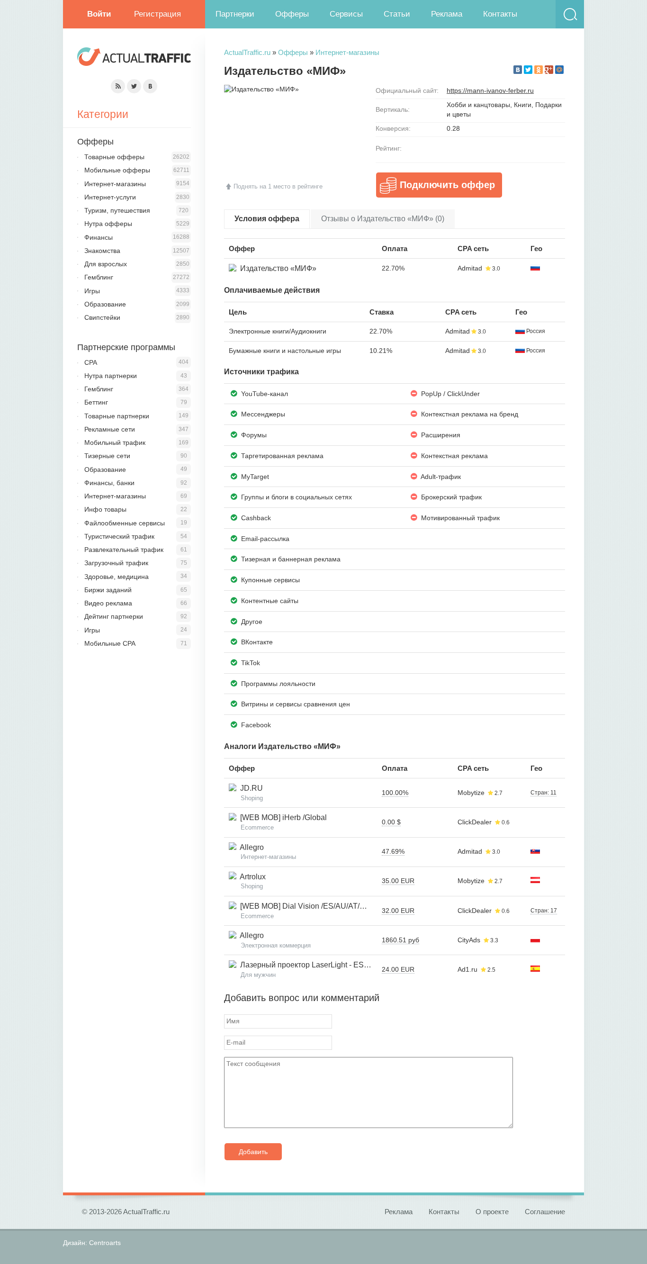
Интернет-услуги (110, 197)
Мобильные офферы (117, 170)
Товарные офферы (114, 157)
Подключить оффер (447, 185)
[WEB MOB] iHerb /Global (281, 817)
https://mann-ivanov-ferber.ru (490, 90)
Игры (92, 291)
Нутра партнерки (110, 375)
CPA (90, 362)
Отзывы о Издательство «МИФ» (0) (382, 219)
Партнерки (235, 13)
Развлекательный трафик (123, 549)
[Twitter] (528, 69)
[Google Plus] (549, 69)
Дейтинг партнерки (113, 616)
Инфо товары (105, 509)
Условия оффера (266, 219)
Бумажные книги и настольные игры (285, 350)
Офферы (292, 13)
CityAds (469, 940)
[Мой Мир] (559, 69)
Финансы (98, 237)
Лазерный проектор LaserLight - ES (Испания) (318, 965)
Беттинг (96, 402)
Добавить (253, 1152)
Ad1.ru (467, 969)
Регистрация (157, 13)
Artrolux (251, 877)
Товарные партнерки (116, 416)
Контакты (500, 13)
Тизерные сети (107, 456)
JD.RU (249, 788)
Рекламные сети (109, 429)
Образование (105, 304)
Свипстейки (102, 317)
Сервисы (346, 13)
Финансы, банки (109, 483)
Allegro (250, 847)
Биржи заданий (108, 590)
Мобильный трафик (114, 442)
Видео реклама (108, 603)
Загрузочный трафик (116, 563)
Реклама (446, 13)
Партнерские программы (126, 347)
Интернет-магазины (347, 52)
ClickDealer (475, 822)
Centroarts (105, 1242)
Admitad (470, 268)
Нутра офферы (108, 223)
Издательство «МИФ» (276, 268)
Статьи (397, 13)
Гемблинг (98, 277)
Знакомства (102, 250)
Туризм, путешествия (117, 210)
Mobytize (471, 792)
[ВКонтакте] (517, 69)
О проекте (492, 1212)
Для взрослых (105, 264)
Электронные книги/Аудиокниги (277, 331)
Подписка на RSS (118, 86)
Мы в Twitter (134, 86)
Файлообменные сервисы (124, 523)
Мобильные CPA (109, 643)
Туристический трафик (119, 536)
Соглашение (545, 1212)
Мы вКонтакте (150, 86)
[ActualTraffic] (134, 58)
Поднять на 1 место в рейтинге (278, 186)
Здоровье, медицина (116, 576)
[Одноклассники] (538, 69)
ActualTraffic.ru (247, 52)
